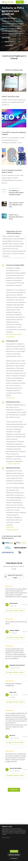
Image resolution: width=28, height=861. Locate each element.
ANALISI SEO (10, 398)
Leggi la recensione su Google (15, 610)
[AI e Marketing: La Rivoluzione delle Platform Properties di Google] (14, 191)
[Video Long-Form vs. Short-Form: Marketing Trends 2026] (14, 203)
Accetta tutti (14, 851)
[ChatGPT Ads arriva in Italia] (14, 89)
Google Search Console (14, 188)
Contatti (20, 2)
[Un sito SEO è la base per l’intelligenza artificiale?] (14, 126)
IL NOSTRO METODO (13, 464)
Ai (2, 94)
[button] (25, 2)
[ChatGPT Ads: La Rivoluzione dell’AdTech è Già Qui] (14, 215)
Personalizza (14, 858)
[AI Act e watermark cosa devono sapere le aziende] (14, 165)
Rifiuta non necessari (14, 854)
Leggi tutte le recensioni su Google (15, 576)
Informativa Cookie (6, 837)
